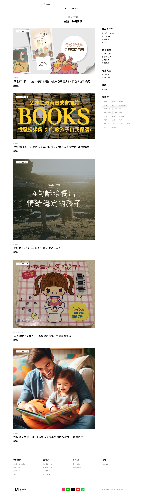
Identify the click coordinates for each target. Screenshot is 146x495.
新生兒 (15, 332)
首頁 (69, 17)
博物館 (113, 101)
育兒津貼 (106, 123)
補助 (128, 123)
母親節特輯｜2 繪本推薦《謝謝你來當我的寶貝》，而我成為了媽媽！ (52, 81)
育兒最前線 (105, 63)
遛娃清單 (114, 127)
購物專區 (104, 89)
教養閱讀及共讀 (106, 57)
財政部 (105, 127)
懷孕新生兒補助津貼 (108, 33)
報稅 (113, 105)
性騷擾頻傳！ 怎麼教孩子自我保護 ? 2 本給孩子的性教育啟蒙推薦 (51, 147)
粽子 (120, 120)
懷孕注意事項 (106, 36)
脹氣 (114, 123)
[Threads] (73, 489)
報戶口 (105, 105)
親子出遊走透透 (106, 54)
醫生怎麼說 (105, 74)
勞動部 (105, 101)
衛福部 (121, 123)
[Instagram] (63, 489)
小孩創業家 (105, 60)
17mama (46, 4)
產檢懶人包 (105, 39)
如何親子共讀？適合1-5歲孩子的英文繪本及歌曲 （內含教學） (49, 437)
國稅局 (121, 101)
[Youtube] (78, 489)
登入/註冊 (130, 4)
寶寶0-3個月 (107, 109)
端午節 (113, 120)
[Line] (68, 489)
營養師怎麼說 (106, 77)
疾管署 (105, 120)
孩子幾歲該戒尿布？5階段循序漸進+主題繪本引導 (42, 336)
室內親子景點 (122, 105)
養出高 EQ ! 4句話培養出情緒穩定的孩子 (37, 248)
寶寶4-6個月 (118, 109)
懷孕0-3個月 (107, 112)
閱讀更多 (16, 85)
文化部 (105, 116)
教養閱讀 (15, 77)
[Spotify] (82, 489)
